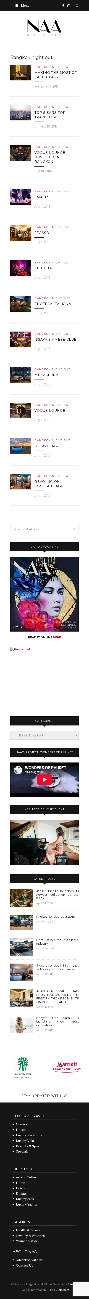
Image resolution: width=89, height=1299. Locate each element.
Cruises (22, 1124)
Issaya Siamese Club (55, 339)
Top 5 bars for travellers (50, 115)
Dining (21, 1193)
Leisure (22, 1188)
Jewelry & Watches (30, 1236)
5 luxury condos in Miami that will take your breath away (57, 967)
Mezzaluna (46, 375)
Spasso (41, 233)
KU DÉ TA (43, 268)
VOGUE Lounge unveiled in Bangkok (49, 157)
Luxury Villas (25, 1141)
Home (20, 1183)
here (57, 637)
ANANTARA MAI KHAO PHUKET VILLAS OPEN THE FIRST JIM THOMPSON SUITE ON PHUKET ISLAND (57, 996)
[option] (22, 1068)
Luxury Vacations (29, 1135)
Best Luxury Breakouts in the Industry (57, 941)
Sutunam (63, 1289)
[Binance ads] (20, 649)
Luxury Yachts (26, 1204)
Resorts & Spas (27, 1146)
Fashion (22, 1222)
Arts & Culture (27, 1177)
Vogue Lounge (49, 411)
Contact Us (24, 1265)
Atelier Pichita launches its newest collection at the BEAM (57, 894)
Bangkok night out (52, 67)
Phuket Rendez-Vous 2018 (55, 916)
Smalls (42, 197)
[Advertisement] (44, 679)
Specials (22, 1151)
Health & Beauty (28, 1230)
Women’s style (27, 1241)
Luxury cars (25, 1199)
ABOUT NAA (25, 1251)
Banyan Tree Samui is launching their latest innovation (57, 1021)
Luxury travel (29, 1116)
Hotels (21, 1130)
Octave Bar (46, 446)
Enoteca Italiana (52, 304)
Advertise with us (29, 1260)
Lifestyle (23, 1169)
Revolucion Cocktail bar (48, 484)
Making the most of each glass (55, 75)
